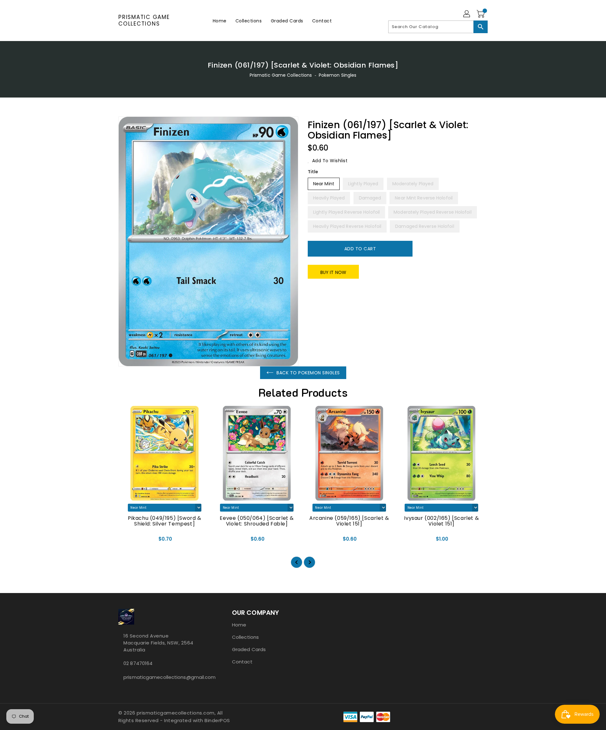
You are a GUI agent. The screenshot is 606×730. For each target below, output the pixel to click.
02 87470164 (137, 663)
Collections (245, 637)
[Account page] (467, 14)
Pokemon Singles (338, 75)
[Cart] (481, 14)
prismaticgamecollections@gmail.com (162, 677)
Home (239, 624)
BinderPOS (217, 720)
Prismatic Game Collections (144, 20)
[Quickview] (128, 541)
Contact (242, 661)
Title (313, 172)
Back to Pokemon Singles (308, 373)
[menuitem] (219, 20)
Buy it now (333, 272)
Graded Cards (249, 649)
